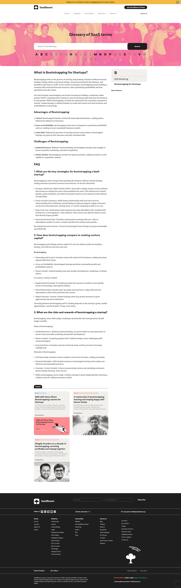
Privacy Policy (143, 570)
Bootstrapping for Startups (127, 84)
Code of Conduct (39, 571)
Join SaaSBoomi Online (136, 7)
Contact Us (125, 540)
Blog (101, 521)
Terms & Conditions (132, 570)
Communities (89, 13)
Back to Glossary (116, 90)
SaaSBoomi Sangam (57, 538)
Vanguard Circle (56, 551)
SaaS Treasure (55, 540)
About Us (113, 13)
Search (137, 46)
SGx (76, 532)
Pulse (76, 535)
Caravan (36, 524)
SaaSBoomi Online (127, 534)
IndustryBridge (55, 527)
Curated (102, 538)
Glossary (102, 543)
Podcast (102, 524)
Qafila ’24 (37, 527)
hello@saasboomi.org (138, 512)
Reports (102, 527)
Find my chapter (126, 537)
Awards (53, 524)
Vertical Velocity (56, 554)
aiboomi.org (96, 2)
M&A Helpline (55, 535)
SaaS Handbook (104, 532)
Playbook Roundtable (57, 532)
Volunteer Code (126, 531)
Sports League (55, 546)
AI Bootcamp (55, 521)
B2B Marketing (121, 79)
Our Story (124, 521)
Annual (36, 521)
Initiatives (77, 13)
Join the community (81, 512)
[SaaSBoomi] (43, 7)
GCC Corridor (55, 543)
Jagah (53, 530)
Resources (102, 13)
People (124, 526)
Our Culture (54, 571)
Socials (36, 530)
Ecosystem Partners (127, 529)
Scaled (77, 530)
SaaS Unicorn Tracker (106, 540)
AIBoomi (77, 521)
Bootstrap (78, 527)
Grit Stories (103, 535)
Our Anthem (125, 523)
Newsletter (103, 530)
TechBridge (54, 549)
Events (67, 13)
